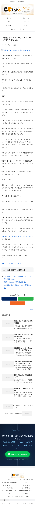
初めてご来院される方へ (9, 491)
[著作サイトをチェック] (9, 299)
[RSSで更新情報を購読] (17, 303)
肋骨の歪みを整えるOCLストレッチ (19, 236)
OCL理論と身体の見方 (25, 491)
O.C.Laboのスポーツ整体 (25, 480)
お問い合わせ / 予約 (9, 485)
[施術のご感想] (17, 29)
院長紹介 (25, 493)
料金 (9, 493)
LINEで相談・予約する (19, 454)
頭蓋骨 (3, 236)
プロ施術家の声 (25, 485)
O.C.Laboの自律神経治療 (9, 482)
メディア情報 (9, 488)
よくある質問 (26, 488)
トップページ (9, 480)
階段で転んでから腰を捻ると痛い (15, 282)
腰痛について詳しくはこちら (11, 263)
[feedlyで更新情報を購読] (26, 299)
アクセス (25, 482)
